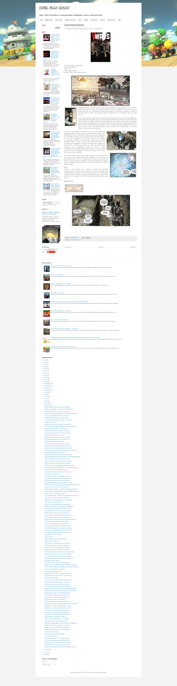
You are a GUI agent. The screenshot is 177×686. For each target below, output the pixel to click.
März (46, 403)
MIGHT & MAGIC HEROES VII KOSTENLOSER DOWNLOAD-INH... (61, 489)
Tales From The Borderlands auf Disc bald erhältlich (58, 478)
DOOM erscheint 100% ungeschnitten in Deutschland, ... (59, 454)
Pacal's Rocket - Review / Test (52, 541)
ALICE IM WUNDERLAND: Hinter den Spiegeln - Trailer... (59, 482)
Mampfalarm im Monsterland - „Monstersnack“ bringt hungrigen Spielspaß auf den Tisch (55, 171)
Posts (45, 661)
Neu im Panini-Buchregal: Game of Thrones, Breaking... (58, 556)
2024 (45, 364)
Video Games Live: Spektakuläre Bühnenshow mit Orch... (59, 448)
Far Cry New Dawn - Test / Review (59, 319)
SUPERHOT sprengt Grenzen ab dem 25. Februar (57, 644)
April (46, 401)
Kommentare (47, 664)
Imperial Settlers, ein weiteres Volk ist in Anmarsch (57, 629)
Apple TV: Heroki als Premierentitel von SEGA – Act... (58, 547)
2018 (45, 377)
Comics (77, 239)
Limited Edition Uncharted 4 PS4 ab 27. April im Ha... (58, 584)
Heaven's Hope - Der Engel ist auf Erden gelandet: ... (58, 443)
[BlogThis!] (84, 238)
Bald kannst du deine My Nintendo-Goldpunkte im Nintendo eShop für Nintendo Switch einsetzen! (75, 337)
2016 (45, 381)
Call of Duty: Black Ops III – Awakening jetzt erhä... (57, 601)
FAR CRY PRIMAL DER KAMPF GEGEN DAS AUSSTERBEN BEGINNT (62, 456)
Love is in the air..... (49, 536)
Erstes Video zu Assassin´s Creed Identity (55, 599)
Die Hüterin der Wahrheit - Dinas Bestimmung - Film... (58, 476)
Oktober (47, 388)
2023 (45, 366)
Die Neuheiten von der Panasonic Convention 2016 (58, 411)
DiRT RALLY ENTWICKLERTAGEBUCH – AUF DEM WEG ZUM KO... (62, 467)
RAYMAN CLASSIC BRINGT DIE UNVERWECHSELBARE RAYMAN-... (62, 485)
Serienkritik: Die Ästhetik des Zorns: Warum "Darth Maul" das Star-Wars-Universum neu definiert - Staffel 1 (51, 55)
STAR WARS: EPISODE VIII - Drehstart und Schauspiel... (59, 528)
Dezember (47, 383)
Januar (47, 649)
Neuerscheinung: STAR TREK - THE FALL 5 (56, 616)
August (47, 392)
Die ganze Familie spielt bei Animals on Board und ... (58, 640)
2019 (45, 375)
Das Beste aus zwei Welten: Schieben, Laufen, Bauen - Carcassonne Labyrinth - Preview (51, 118)
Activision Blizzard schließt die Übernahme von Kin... (58, 459)
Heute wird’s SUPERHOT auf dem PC (54, 441)
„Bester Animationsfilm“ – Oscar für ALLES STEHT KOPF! (59, 409)
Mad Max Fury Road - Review (52, 560)
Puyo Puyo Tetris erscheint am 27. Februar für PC (63, 346)
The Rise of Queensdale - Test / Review (61, 283)
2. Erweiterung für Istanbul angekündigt (54, 634)
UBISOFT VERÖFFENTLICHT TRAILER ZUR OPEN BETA (59, 506)
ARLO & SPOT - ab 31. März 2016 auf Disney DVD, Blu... (59, 580)
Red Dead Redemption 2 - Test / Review (61, 310)
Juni (46, 396)
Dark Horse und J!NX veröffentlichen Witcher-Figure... (58, 526)
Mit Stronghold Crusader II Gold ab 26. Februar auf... (58, 513)
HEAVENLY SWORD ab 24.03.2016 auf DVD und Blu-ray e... (60, 558)
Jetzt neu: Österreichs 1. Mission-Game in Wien (56, 521)
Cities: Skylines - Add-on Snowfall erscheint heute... (57, 497)
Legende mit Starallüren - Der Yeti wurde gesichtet (57, 638)
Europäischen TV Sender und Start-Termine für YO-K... (58, 472)
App (41, 20)
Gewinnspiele (94, 20)
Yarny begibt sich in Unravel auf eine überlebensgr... (58, 562)
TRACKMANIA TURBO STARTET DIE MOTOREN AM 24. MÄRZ (60, 588)
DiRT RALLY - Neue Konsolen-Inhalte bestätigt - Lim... (58, 610)
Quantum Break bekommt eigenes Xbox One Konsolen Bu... (60, 551)
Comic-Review (58, 20)
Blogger (104, 672)
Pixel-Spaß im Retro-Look (51, 636)
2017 (45, 379)
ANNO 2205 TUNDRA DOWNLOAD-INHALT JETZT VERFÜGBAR (61, 413)
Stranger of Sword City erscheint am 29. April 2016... (58, 625)
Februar (47, 405)
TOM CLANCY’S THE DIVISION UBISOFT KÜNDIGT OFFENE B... (61, 565)
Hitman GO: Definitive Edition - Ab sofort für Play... (57, 523)
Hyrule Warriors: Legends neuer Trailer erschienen (57, 437)
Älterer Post (133, 247)
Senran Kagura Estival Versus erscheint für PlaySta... (58, 407)
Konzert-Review (111, 20)
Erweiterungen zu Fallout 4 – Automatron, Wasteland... (58, 510)
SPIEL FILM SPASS (54, 8)
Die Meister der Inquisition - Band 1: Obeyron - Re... (57, 439)
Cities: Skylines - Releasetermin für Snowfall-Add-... (57, 595)
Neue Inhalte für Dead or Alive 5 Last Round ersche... (58, 433)
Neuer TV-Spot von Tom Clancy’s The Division (56, 487)
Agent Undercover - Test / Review (53, 534)
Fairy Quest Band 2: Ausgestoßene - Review (56, 469)
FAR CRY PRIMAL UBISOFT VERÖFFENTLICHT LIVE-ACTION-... (61, 590)
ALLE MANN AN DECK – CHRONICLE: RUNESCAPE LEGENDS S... (62, 495)
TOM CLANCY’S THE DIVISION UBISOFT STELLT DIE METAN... (61, 426)
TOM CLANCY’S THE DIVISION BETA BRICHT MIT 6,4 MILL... (60, 465)
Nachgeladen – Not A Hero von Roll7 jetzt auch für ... (58, 612)
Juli (46, 394)
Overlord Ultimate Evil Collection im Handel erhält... (57, 480)
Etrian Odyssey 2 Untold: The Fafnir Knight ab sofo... (58, 545)
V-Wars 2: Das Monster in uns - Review (54, 435)
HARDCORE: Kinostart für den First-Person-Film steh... (58, 446)
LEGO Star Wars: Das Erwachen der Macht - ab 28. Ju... (58, 608)
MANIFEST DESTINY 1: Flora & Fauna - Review (57, 418)
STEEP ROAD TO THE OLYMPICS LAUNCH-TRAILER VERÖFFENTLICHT (69, 301)
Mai (46, 398)
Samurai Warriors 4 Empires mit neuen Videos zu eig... (58, 515)
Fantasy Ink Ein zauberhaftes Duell (55, 85)
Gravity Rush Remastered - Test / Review (55, 569)
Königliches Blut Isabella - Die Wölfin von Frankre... (57, 430)
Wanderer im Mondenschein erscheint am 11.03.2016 (58, 461)
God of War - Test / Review (57, 293)
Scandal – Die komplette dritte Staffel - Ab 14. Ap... (57, 415)
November (47, 385)
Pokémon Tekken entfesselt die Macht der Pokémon (58, 504)
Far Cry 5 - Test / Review (57, 275)
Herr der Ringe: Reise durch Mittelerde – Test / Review (64, 328)
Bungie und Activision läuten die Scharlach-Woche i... (58, 573)
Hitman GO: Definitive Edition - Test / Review (56, 428)
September (48, 390)
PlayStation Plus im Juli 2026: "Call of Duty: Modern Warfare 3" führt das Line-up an (55, 100)
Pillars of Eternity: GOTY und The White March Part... (58, 593)
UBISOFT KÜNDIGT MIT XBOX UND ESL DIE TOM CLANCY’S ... (61, 647)
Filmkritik (86, 20)
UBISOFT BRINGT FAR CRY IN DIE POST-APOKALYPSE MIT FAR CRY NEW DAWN (55, 38)
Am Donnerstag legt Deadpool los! (53, 571)
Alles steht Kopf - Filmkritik (51, 577)
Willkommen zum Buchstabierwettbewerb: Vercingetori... (59, 500)
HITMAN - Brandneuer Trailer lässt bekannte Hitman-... (58, 463)
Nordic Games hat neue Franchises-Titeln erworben (58, 614)
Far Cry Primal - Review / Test (52, 474)
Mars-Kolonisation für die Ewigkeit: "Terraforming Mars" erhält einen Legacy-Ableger (55, 134)
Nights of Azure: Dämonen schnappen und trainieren (58, 424)
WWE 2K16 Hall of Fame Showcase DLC (55, 452)
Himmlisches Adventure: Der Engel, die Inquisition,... (58, 549)
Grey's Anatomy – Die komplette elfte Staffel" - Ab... (57, 597)
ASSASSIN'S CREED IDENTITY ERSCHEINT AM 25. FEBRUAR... (61, 623)
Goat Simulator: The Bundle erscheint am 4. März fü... (58, 543)
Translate (54, 205)
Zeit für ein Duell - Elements (52, 632)
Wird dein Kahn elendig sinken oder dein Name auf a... (58, 532)
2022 (45, 368)
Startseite (101, 247)
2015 (45, 652)
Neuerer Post (68, 247)
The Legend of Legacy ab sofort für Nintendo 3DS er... (58, 586)
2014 (45, 654)
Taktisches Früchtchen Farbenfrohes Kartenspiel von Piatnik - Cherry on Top (55, 72)
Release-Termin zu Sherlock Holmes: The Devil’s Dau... (58, 575)
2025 (45, 362)
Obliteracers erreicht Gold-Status (53, 502)
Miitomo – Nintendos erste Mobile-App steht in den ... (58, 627)
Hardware (102, 20)
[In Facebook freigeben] (88, 238)
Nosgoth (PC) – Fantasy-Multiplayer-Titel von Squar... (58, 606)
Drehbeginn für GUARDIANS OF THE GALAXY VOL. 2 (58, 508)
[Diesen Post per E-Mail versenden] (83, 238)
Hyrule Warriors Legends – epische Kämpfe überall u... (58, 554)
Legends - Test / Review (51, 422)
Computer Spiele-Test (70, 20)
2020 (45, 373)
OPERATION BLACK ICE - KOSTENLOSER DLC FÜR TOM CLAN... (61, 603)
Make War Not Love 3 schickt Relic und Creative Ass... (58, 642)
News (119, 20)
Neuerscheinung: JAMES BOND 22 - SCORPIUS (57, 618)
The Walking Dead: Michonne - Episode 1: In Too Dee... (58, 420)
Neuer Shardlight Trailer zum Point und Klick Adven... (58, 517)
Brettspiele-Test (49, 20)
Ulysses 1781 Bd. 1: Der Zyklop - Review (55, 493)
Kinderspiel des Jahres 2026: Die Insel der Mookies (55, 185)
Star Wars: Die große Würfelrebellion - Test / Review (58, 582)
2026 (45, 360)
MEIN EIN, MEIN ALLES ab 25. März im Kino (56, 539)
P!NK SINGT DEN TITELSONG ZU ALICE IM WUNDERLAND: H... (61, 519)
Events (79, 20)
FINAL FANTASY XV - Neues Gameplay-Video (56, 621)
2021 (45, 371)
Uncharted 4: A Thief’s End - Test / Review (61, 266)
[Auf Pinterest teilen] (90, 238)
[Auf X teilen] (86, 238)
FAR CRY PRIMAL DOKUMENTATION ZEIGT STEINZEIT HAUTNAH (62, 491)
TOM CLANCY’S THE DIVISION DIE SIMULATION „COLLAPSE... (61, 450)
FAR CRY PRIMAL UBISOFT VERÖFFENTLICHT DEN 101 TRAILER (62, 567)
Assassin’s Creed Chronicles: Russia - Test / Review (58, 530)
